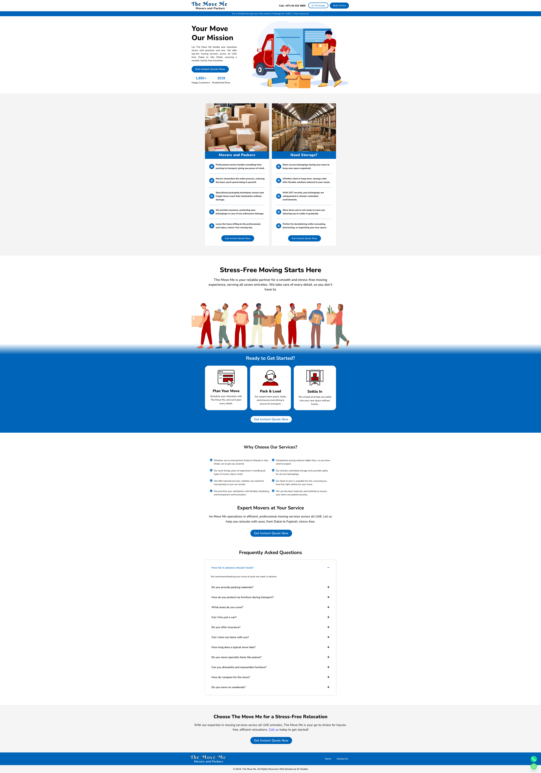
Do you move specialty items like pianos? (236, 657)
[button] (270, 568)
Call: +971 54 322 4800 (292, 5)
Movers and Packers (210, 8)
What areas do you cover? (227, 607)
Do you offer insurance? (225, 627)
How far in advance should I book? (232, 568)
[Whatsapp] (534, 766)
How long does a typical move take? (233, 647)
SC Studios (302, 769)
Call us (274, 730)
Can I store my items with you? (230, 637)
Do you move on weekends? (228, 687)
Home (328, 758)
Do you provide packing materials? (232, 587)
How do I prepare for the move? (230, 677)
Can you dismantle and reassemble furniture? (239, 667)
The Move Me (210, 4)
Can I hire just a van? (224, 617)
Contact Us (342, 758)
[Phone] (534, 759)
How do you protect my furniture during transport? (242, 597)
